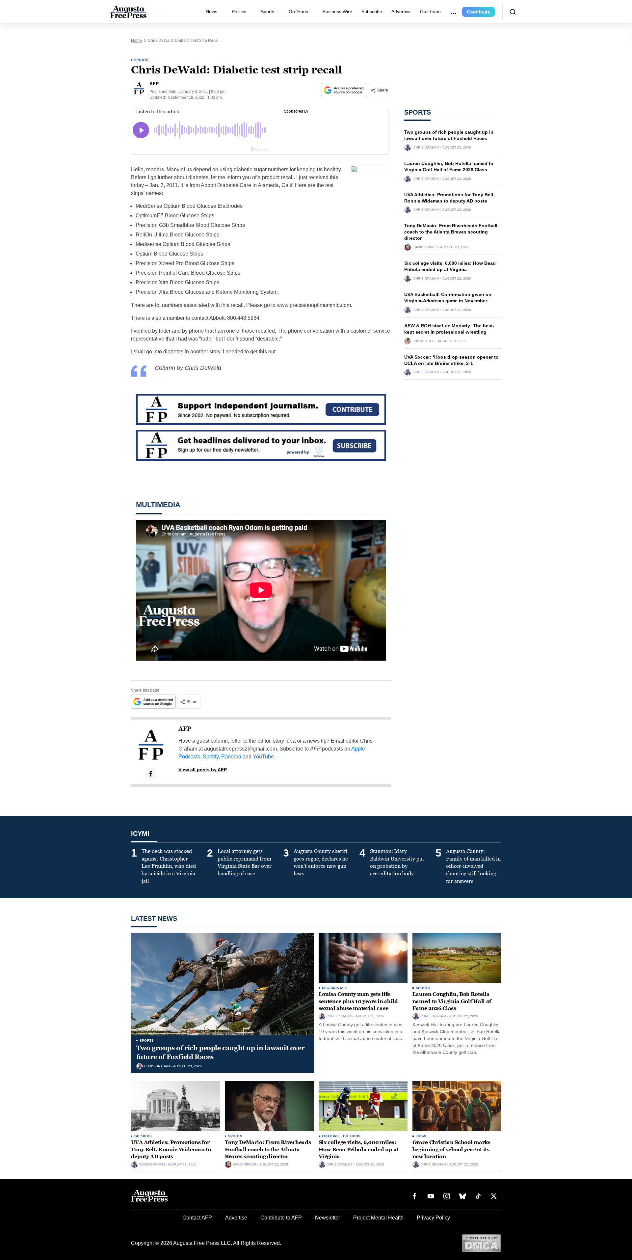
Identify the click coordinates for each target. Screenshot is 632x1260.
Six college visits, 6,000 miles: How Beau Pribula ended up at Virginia (359, 1149)
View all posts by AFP (202, 769)
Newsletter (327, 1217)
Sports (267, 11)
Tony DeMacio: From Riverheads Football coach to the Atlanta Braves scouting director (450, 232)
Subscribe (371, 11)
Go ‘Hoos (298, 11)
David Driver (425, 247)
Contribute (478, 11)
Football (331, 1136)
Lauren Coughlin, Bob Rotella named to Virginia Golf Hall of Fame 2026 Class (451, 1001)
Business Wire (337, 11)
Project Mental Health (378, 1217)
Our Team (430, 11)
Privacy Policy (433, 1217)
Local (422, 1136)
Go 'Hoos (143, 1136)
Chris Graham (426, 147)
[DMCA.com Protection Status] (481, 1243)
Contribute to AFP (281, 1217)
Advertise (401, 11)
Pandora (231, 756)
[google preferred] (345, 90)
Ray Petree (423, 341)
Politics (239, 11)
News (211, 11)
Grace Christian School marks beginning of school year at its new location (451, 1149)
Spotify (211, 756)
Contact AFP (197, 1217)
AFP (184, 729)
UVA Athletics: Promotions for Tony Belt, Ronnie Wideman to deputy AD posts (171, 1149)
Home (136, 40)
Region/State (335, 988)
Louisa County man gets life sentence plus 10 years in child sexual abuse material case (358, 1001)
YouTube (263, 756)
